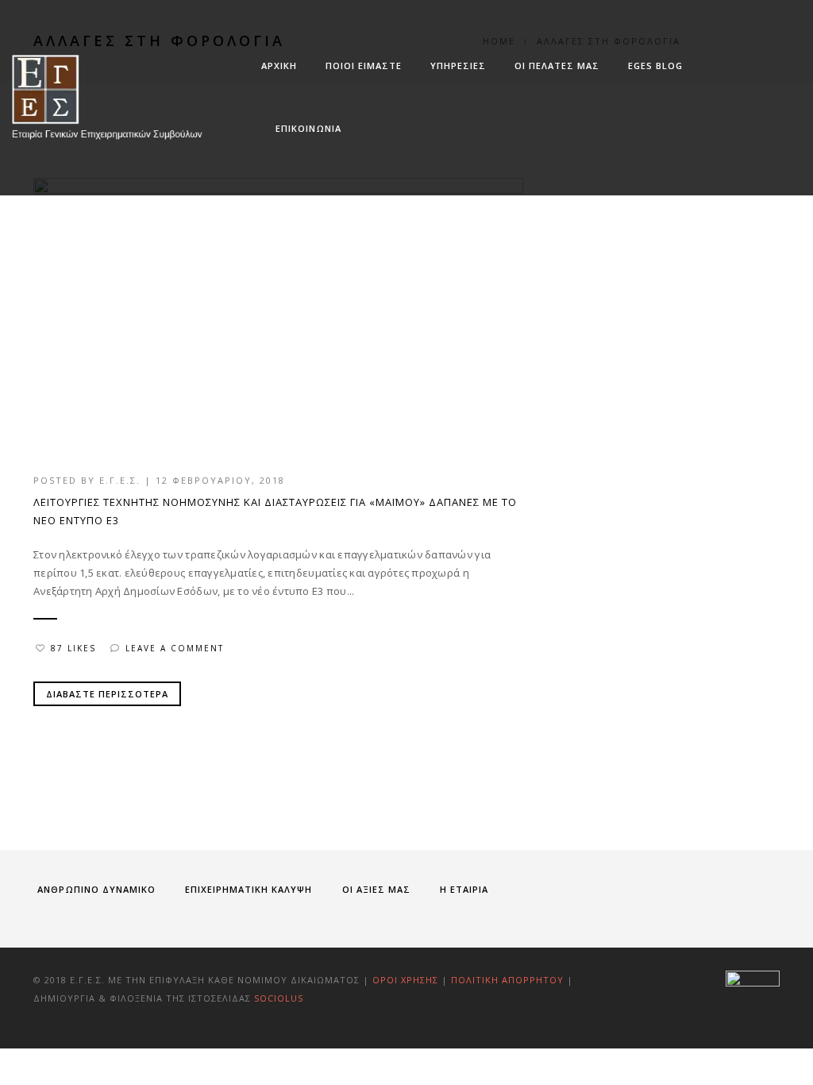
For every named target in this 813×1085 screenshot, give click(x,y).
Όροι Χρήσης (405, 980)
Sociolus (278, 998)
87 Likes (73, 648)
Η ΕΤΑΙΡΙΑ (464, 889)
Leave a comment (174, 648)
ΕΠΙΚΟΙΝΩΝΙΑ (308, 128)
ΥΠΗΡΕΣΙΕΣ (458, 65)
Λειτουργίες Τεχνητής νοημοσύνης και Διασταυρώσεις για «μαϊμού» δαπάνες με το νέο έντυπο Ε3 (275, 511)
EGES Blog (655, 65)
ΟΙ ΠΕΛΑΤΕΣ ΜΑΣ (556, 65)
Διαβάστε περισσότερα (107, 694)
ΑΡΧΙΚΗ (279, 65)
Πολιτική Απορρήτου (509, 980)
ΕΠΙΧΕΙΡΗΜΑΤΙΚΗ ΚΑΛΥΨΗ (248, 889)
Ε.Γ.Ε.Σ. (120, 480)
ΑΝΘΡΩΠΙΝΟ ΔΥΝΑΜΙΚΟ (96, 889)
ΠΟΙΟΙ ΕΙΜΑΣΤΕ (364, 65)
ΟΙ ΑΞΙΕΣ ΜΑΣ (376, 889)
